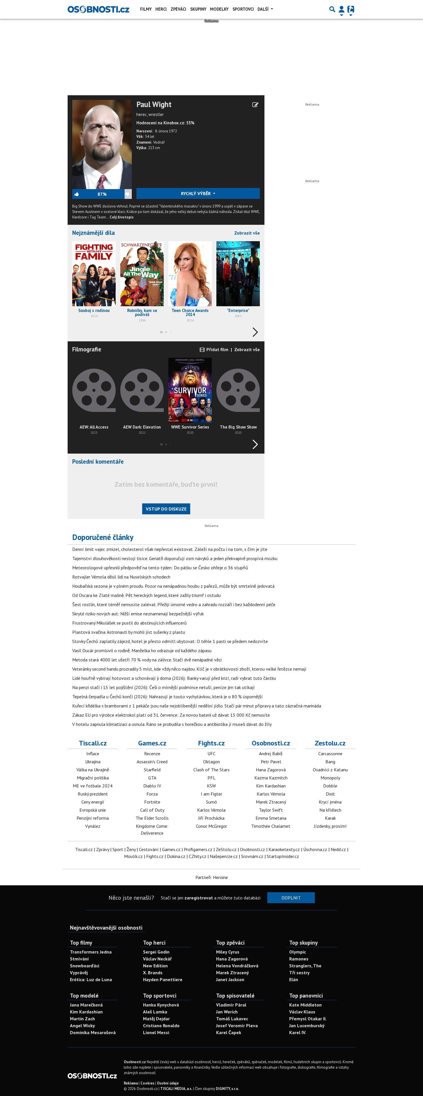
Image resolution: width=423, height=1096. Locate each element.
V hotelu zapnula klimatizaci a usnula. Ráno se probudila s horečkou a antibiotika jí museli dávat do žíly (172, 724)
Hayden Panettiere (162, 979)
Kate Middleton (305, 1005)
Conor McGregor (211, 826)
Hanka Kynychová (161, 1005)
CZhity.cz (197, 856)
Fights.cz (211, 743)
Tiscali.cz (93, 743)
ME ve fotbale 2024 (93, 786)
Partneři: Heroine (211, 877)
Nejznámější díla (93, 233)
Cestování (149, 849)
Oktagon (211, 761)
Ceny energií (92, 802)
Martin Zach (82, 1018)
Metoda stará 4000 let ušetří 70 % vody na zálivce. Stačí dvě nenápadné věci (147, 660)
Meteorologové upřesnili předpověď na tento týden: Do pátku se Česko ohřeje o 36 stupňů (160, 567)
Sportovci (243, 9)
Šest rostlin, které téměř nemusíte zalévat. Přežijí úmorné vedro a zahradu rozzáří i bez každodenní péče (173, 604)
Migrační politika (93, 778)
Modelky (219, 9)
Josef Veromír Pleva (237, 1025)
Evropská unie (92, 810)
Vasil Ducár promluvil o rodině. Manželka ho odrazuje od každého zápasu (142, 650)
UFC (211, 753)
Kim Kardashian (271, 786)
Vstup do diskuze (166, 509)
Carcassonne (330, 753)
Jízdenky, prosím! (330, 826)
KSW (211, 786)
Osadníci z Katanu (330, 769)
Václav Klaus (302, 1012)
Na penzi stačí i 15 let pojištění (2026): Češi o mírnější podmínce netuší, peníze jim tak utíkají (163, 687)
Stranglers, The (305, 965)
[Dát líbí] (85, 194)
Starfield (152, 769)
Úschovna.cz (315, 849)
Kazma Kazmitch (270, 778)
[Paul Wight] (102, 144)
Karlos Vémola (211, 810)
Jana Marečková (86, 1005)
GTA (152, 778)
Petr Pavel (271, 761)
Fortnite (152, 802)
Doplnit (291, 898)
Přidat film (216, 349)
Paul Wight (154, 104)
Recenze (152, 753)
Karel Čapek (228, 1032)
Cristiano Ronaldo (161, 1025)
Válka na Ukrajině (93, 769)
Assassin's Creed (152, 761)
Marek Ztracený (271, 802)
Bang (330, 761)
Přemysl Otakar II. (308, 1018)
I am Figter (211, 794)
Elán (293, 979)
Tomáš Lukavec (232, 1018)
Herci (161, 9)
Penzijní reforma (93, 818)
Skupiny (198, 9)
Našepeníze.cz (224, 856)
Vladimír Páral (231, 1005)
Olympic (297, 952)
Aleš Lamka (155, 1012)
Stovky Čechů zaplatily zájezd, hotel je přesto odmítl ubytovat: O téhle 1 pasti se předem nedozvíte (170, 641)
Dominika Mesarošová (93, 1032)
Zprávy (102, 849)
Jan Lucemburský (307, 1025)
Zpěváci (178, 9)
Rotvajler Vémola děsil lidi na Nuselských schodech (121, 577)
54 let (149, 136)
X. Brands (153, 972)
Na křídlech (330, 810)
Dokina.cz (176, 856)
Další (264, 9)
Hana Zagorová (271, 769)
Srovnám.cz (252, 856)
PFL (211, 778)
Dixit (330, 794)
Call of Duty (152, 810)
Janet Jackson (230, 979)
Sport (118, 849)
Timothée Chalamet (270, 826)
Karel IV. (297, 1032)
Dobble (330, 786)
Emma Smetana (271, 818)
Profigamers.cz (198, 849)
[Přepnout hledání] (332, 9)
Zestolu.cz (330, 743)
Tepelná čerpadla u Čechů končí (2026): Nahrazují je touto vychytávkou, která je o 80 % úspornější (167, 696)
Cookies (147, 1083)
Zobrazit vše (247, 233)
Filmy (146, 9)
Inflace (92, 753)
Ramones (298, 959)
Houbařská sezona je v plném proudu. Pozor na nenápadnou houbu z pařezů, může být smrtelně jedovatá (173, 586)
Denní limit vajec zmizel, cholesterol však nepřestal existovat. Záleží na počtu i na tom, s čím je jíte (169, 549)
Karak (330, 818)
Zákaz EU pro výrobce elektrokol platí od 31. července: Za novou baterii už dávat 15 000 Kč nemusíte (171, 715)
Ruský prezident (93, 794)
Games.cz (152, 743)
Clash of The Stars (211, 769)
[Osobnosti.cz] (98, 9)
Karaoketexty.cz (284, 849)
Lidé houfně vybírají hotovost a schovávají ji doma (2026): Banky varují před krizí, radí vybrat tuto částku (174, 678)
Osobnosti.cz (271, 743)
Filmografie (86, 349)
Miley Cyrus (227, 952)
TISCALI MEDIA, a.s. (176, 1088)
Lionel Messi (156, 1032)
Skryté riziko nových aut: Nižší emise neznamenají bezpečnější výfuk (138, 613)
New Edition (155, 965)
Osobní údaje (168, 1083)
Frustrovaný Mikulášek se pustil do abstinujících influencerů (129, 623)
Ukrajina (92, 761)
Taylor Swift (271, 810)
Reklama (131, 1083)
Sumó (211, 802)
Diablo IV (152, 786)
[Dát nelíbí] (119, 194)
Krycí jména (330, 802)
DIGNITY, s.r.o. (227, 1088)
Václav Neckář (157, 959)
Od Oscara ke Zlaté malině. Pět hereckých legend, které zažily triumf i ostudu (146, 595)
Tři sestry (299, 972)
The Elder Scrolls (152, 818)
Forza (152, 794)
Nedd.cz (338, 849)
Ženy (131, 849)
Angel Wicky (82, 1025)
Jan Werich (227, 1012)
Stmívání (79, 959)
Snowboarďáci (84, 965)
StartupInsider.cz (283, 856)
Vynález (92, 826)
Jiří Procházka (211, 818)
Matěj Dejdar (156, 1018)
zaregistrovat (198, 898)
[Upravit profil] (255, 105)
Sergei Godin (156, 952)
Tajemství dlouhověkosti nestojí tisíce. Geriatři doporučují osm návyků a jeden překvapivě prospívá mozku (174, 558)
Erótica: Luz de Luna (91, 979)
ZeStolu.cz (226, 849)
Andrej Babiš (271, 753)
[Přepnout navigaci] (341, 9)
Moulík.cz (133, 856)
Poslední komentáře (98, 461)
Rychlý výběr (196, 193)
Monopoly (330, 778)
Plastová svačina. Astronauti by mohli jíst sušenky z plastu (128, 632)
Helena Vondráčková (237, 965)
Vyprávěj (79, 972)
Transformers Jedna (91, 952)
